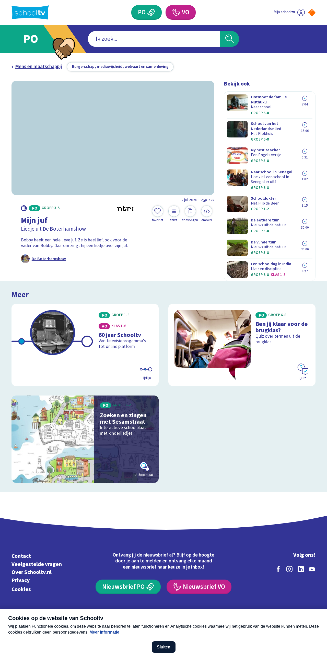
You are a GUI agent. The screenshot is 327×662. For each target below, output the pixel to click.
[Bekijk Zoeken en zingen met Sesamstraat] (85, 439)
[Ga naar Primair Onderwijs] (36, 39)
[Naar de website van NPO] (312, 13)
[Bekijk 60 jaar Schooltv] (85, 345)
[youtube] (312, 569)
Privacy (20, 580)
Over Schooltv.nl (31, 572)
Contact (21, 556)
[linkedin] (300, 569)
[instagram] (289, 569)
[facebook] (278, 569)
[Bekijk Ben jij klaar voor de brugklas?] (242, 345)
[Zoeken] (229, 39)
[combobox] (154, 39)
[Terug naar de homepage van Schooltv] (30, 12)
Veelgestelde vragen (36, 564)
